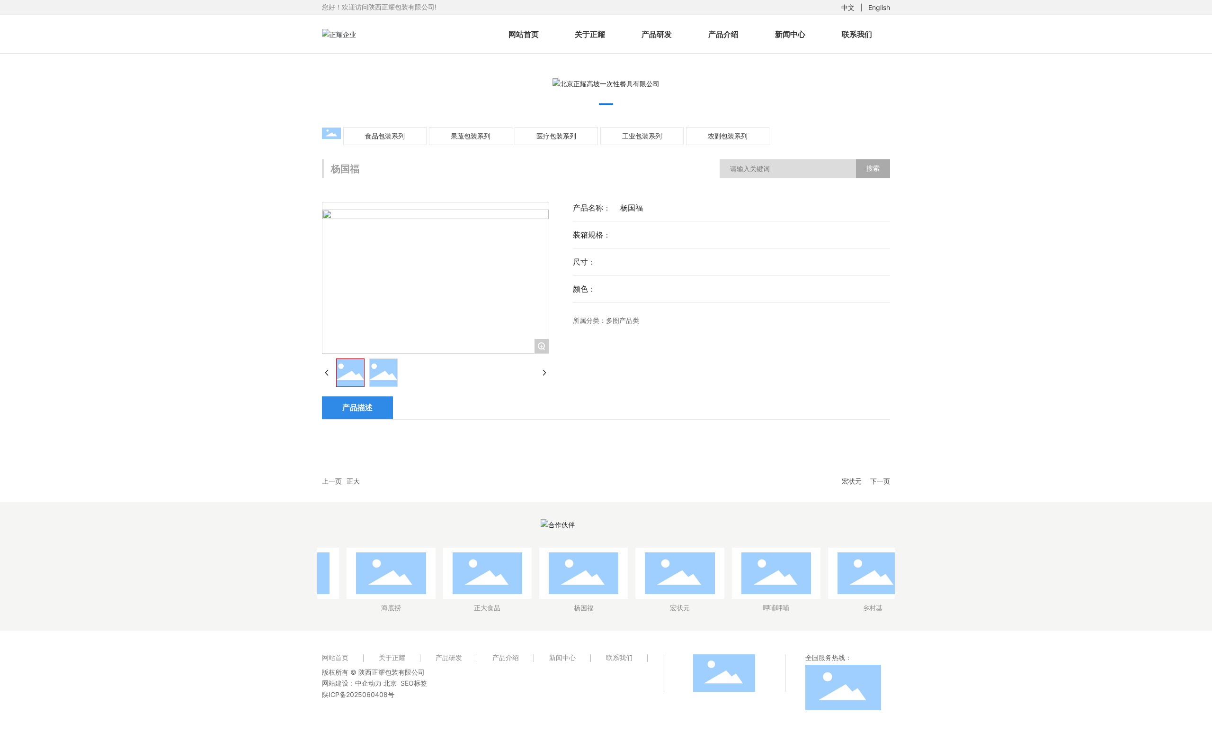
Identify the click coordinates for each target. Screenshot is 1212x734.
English (879, 7)
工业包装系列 (642, 136)
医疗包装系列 (556, 136)
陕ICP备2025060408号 (358, 694)
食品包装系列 (385, 136)
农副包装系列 (728, 136)
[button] (606, 104)
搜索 (873, 168)
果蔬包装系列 (470, 136)
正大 (353, 481)
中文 (848, 7)
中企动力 (368, 683)
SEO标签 (414, 683)
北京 (390, 683)
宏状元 (852, 481)
